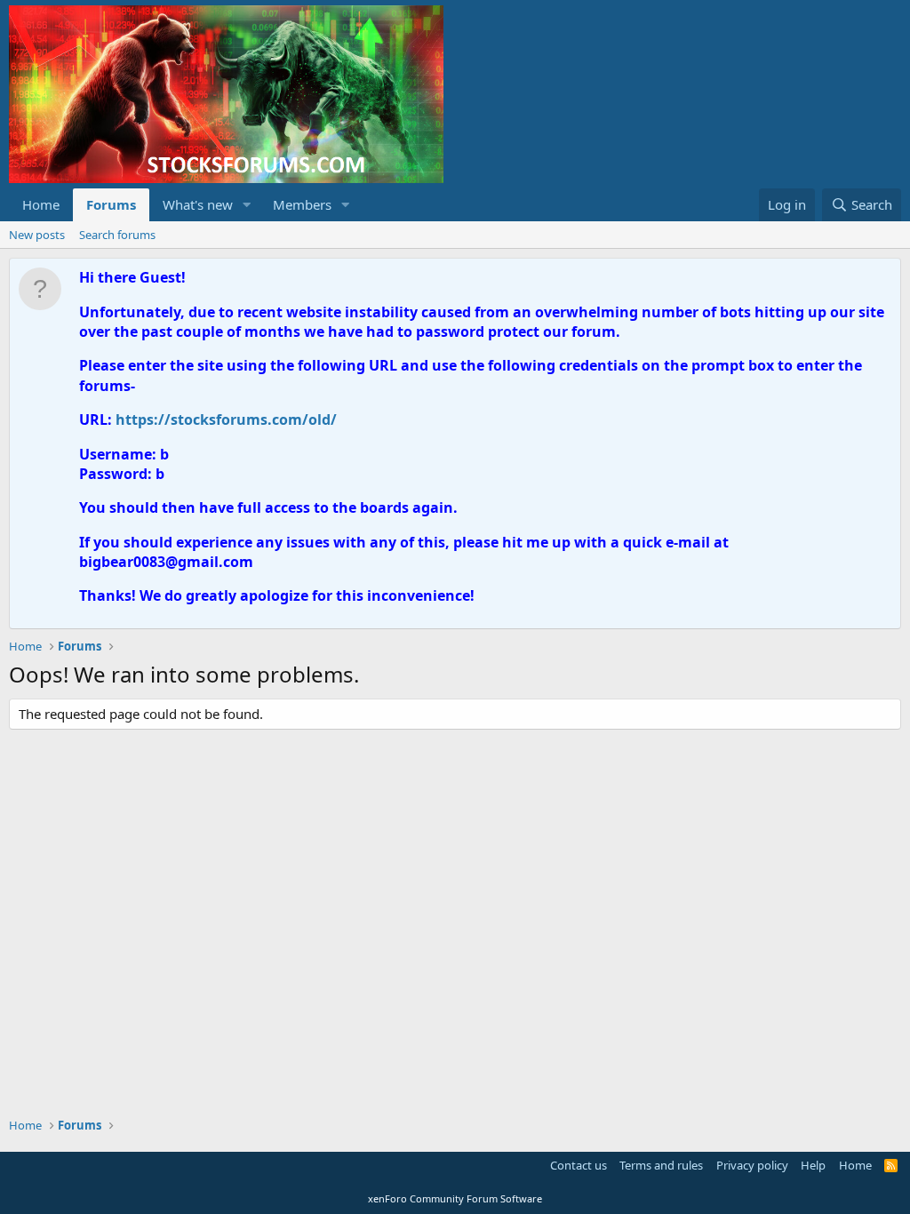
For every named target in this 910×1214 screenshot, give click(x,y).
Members (302, 204)
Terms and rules (661, 1165)
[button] (247, 204)
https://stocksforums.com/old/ (226, 419)
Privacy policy (752, 1165)
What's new (198, 204)
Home (41, 204)
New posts (37, 235)
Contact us (578, 1165)
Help (813, 1165)
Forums (111, 204)
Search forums (117, 235)
